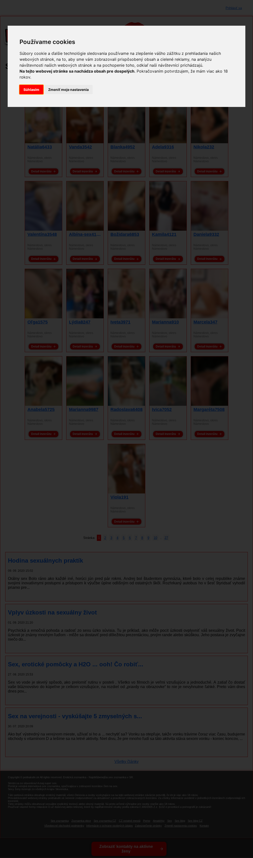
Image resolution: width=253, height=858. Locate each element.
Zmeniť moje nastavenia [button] (68, 89)
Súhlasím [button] (31, 89)
